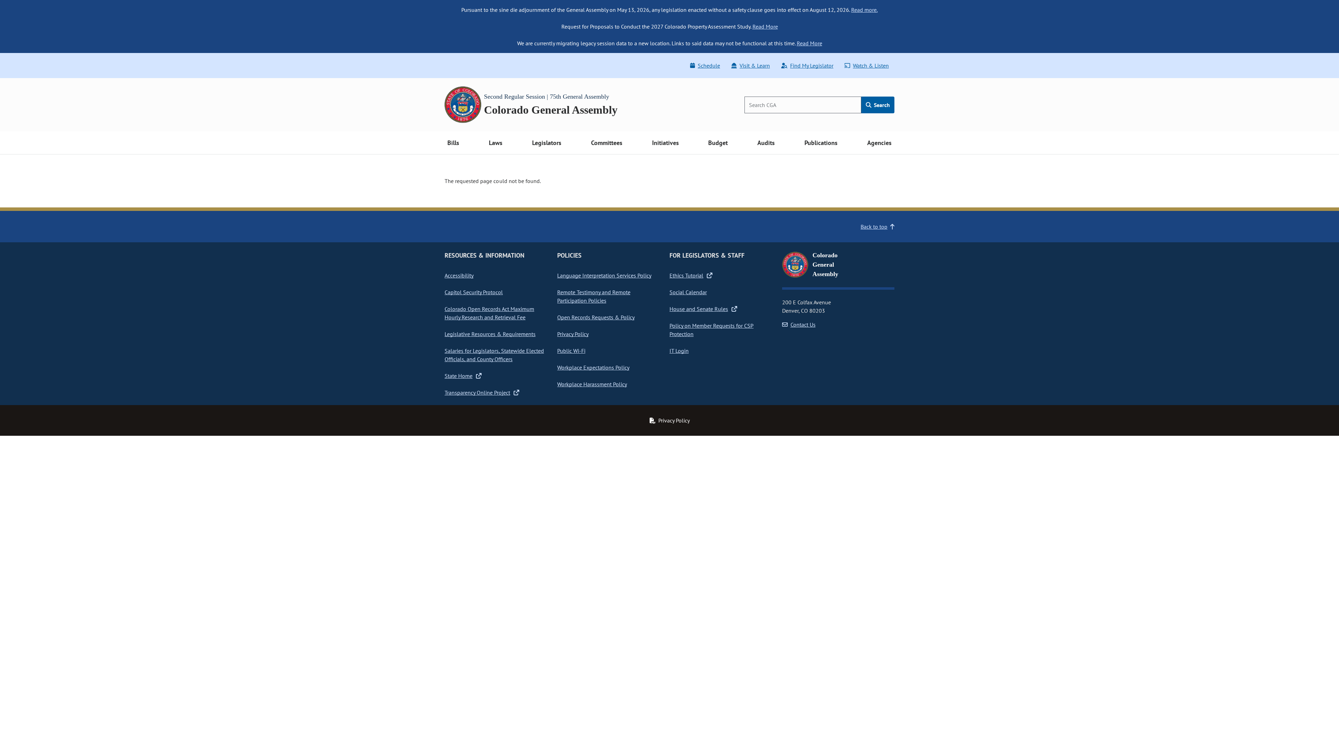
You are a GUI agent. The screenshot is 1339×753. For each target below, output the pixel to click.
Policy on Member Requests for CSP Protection (712, 329)
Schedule (709, 65)
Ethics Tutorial (686, 275)
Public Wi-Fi (571, 350)
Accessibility (459, 275)
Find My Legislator (811, 65)
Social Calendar (688, 292)
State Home (458, 375)
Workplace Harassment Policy (592, 384)
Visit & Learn (755, 65)
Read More (765, 26)
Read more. (864, 9)
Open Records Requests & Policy (596, 317)
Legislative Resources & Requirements (490, 333)
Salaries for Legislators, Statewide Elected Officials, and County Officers (494, 355)
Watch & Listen (871, 65)
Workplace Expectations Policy (593, 367)
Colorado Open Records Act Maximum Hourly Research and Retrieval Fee (489, 313)
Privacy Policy (573, 333)
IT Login (679, 350)
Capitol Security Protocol (474, 292)
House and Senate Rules (699, 308)
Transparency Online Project (477, 392)
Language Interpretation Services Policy (604, 275)
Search (881, 104)
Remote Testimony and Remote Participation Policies (593, 296)
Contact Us (803, 324)
